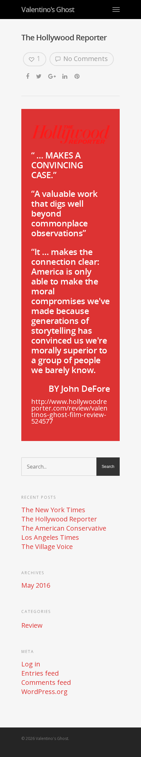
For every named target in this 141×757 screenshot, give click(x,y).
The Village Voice (47, 546)
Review (32, 625)
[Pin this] (77, 76)
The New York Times (53, 510)
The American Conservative (63, 528)
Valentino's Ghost (47, 9)
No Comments (85, 58)
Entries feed (40, 673)
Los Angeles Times (50, 537)
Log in (30, 664)
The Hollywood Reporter (59, 519)
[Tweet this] (39, 76)
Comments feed (46, 682)
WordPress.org (44, 691)
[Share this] (28, 76)
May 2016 (35, 585)
